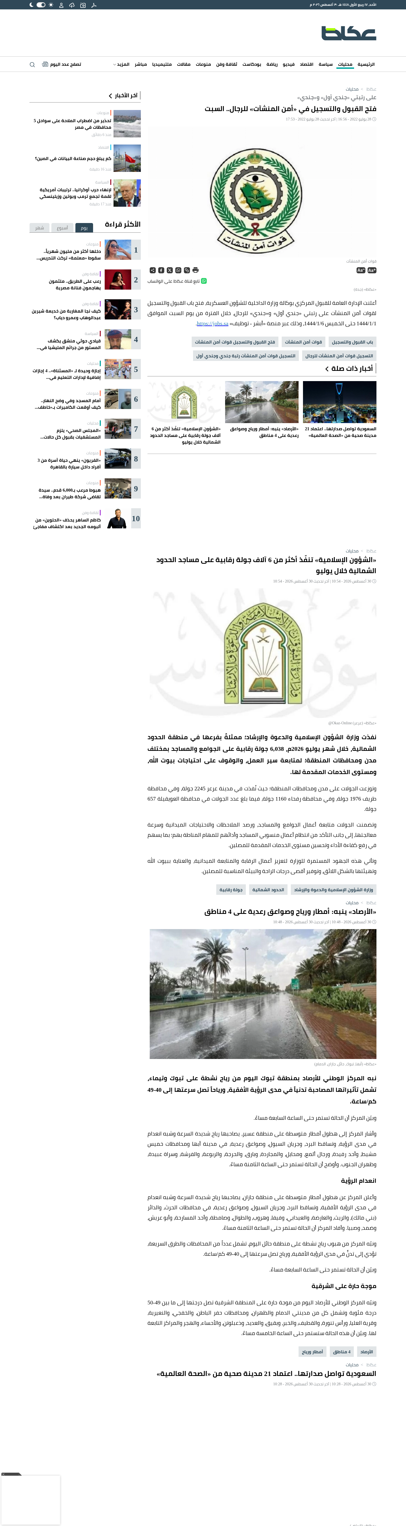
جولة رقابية (231, 889)
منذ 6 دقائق (101, 134)
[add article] (83, 4)
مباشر (141, 64)
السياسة (102, 182)
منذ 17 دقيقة (100, 204)
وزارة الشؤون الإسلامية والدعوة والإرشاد (333, 889)
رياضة (272, 64)
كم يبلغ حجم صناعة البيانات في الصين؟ (73, 158)
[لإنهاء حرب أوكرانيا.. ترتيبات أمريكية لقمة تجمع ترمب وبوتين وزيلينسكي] (127, 193)
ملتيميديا (162, 64)
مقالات (184, 64)
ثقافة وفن (226, 64)
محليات (345, 64)
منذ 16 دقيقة (100, 169)
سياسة (326, 64)
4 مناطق (341, 1351)
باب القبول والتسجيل (352, 342)
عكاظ (368, 89)
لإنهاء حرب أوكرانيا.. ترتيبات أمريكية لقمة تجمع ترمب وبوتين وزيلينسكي (75, 193)
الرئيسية (366, 64)
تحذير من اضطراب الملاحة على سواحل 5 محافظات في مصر (72, 123)
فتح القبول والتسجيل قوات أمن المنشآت (235, 342)
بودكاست (251, 64)
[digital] (94, 4)
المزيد (123, 64)
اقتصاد (306, 64)
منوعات (203, 64)
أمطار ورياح (312, 1351)
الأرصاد (366, 1351)
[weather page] (72, 4)
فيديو (289, 64)
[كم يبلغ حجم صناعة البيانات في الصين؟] (127, 158)
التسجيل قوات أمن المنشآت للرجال (339, 356)
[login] (61, 4)
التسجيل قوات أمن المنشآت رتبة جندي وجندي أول (246, 356)
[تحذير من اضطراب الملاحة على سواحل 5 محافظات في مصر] (127, 123)
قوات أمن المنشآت (303, 342)
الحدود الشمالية (268, 889)
